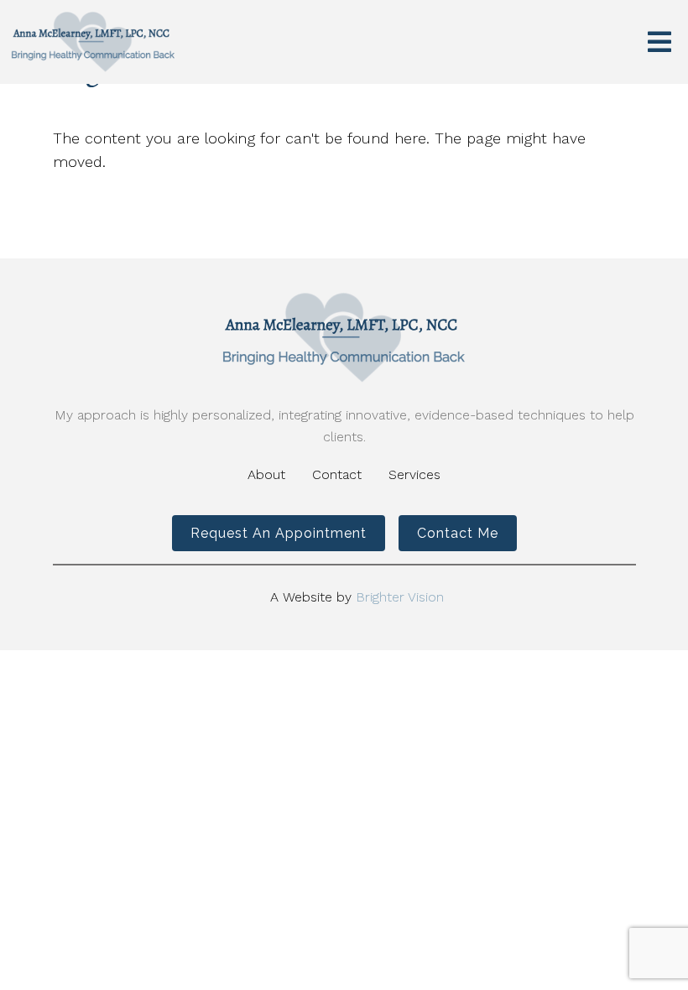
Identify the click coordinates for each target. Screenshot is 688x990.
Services (414, 474)
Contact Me (457, 533)
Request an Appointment (278, 533)
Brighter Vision (400, 597)
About (266, 474)
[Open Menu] (659, 42)
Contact (337, 474)
